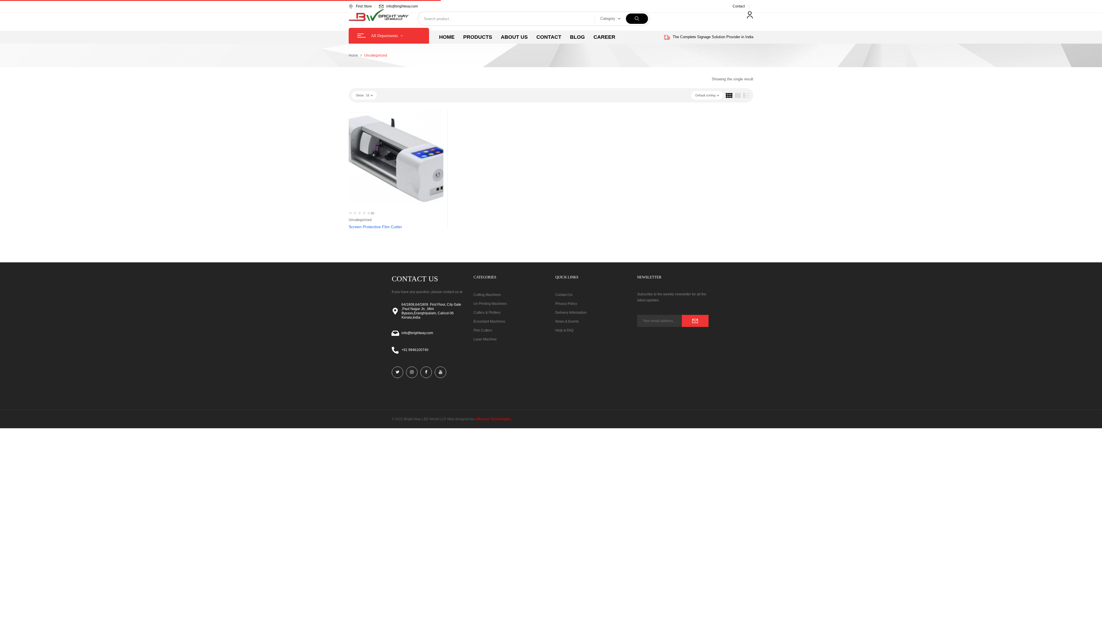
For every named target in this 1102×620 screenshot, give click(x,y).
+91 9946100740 (414, 350)
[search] (637, 18)
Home (353, 55)
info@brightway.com (402, 6)
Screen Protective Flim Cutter (375, 226)
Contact (739, 6)
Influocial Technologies (493, 419)
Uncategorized (360, 220)
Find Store (364, 6)
